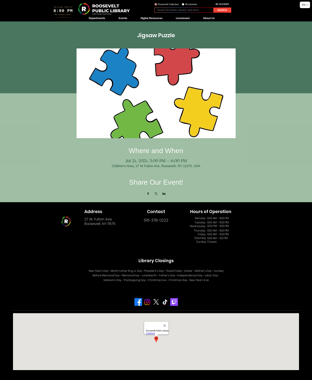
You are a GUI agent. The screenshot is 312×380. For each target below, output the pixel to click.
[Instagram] (147, 302)
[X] (156, 302)
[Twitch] (174, 302)
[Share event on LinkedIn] (164, 193)
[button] (97, 18)
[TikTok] (165, 302)
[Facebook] (138, 302)
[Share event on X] (156, 193)
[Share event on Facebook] (148, 193)
